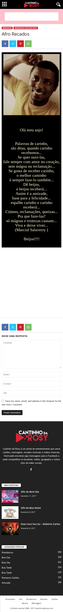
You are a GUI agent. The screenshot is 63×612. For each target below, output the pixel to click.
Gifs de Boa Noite (31, 507)
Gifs (20, 599)
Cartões (54, 599)
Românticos (7, 552)
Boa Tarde (7, 567)
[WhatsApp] (28, 43)
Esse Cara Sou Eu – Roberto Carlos (40, 524)
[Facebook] (5, 43)
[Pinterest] (20, 43)
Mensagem (7, 28)
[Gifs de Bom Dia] (10, 496)
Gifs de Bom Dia (30, 491)
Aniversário (10, 599)
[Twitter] (12, 43)
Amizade (6, 583)
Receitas (43, 599)
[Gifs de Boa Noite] (10, 512)
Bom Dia (6, 557)
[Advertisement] (31, 16)
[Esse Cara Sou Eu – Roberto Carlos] (10, 528)
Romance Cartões (10, 578)
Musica (25, 603)
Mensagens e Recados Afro (26, 28)
